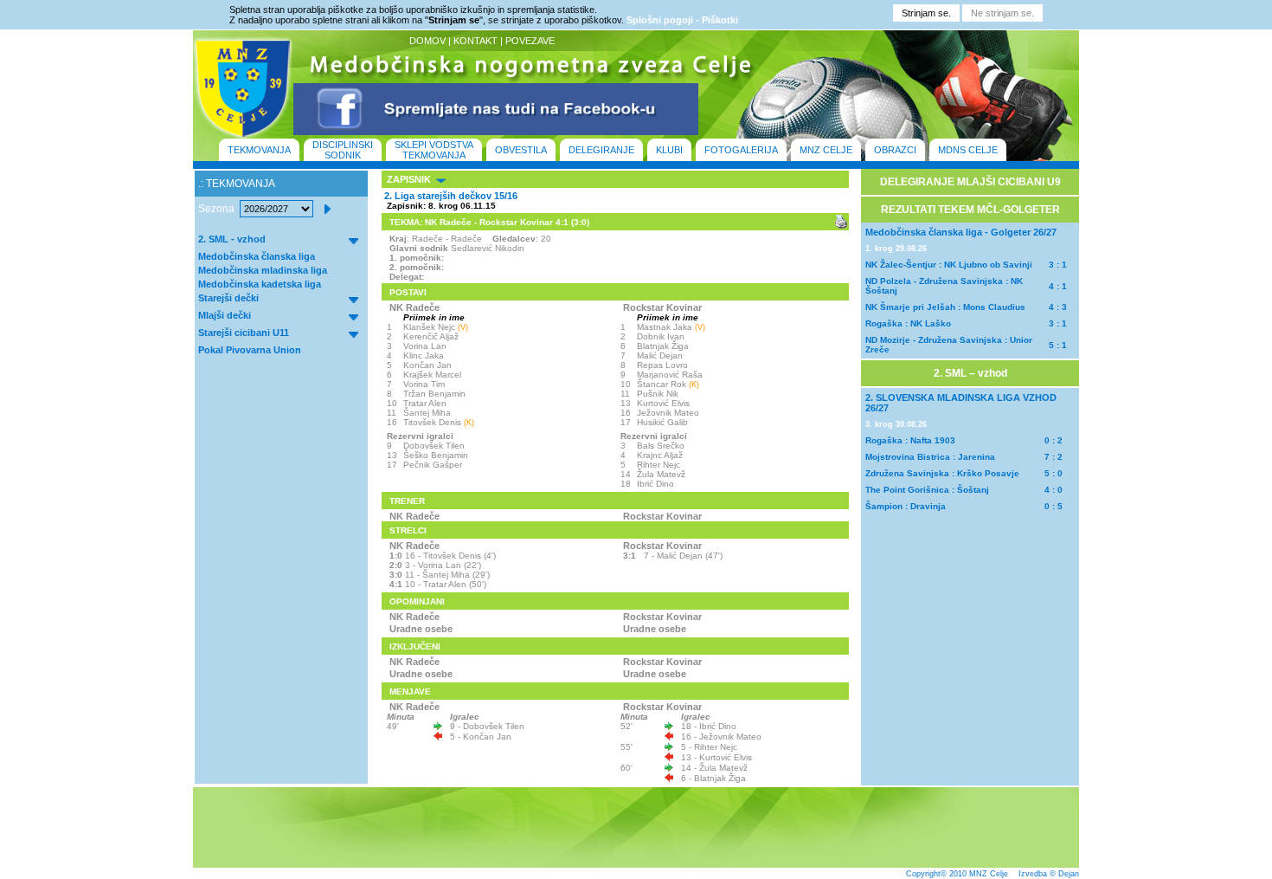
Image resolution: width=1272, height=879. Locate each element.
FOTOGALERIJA (741, 150)
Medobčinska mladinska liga (262, 270)
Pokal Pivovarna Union (249, 350)
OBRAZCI (895, 150)
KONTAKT (475, 41)
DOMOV (427, 41)
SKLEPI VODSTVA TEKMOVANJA (434, 149)
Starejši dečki (228, 298)
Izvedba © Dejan (1048, 873)
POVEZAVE (530, 41)
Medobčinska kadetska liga (259, 284)
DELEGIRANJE (601, 150)
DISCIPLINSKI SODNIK (342, 149)
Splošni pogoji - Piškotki (682, 20)
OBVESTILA (521, 150)
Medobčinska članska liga (256, 256)
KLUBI (669, 150)
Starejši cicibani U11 (243, 332)
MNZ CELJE (826, 150)
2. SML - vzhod (232, 239)
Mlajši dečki (224, 315)
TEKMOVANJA (259, 150)
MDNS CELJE (968, 150)
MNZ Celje (988, 873)
